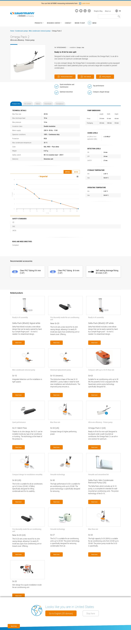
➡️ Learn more (84, 3)
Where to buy (80, 23)
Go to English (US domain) (61, 613)
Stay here (90, 613)
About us (108, 11)
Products (38, 23)
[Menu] (89, 23)
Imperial (67, 172)
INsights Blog (98, 11)
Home (12, 31)
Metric (76, 172)
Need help (14, 626)
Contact (68, 23)
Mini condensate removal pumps (40, 31)
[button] (28, 62)
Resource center (53, 23)
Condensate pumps (21, 31)
